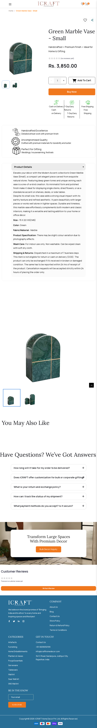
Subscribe (17, 705)
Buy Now (72, 91)
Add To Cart (84, 80)
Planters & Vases (15, 656)
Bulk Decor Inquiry (48, 549)
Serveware (13, 665)
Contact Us (55, 616)
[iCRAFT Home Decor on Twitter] (14, 621)
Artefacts (12, 642)
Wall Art (11, 674)
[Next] (91, 385)
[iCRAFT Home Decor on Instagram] (23, 621)
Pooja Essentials (15, 660)
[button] (61, 59)
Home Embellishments (17, 651)
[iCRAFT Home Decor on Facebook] (9, 621)
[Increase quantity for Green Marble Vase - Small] (63, 80)
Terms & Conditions (58, 630)
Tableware (13, 670)
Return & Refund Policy (59, 625)
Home (11, 11)
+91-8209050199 (43, 647)
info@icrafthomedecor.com (48, 651)
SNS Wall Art (13, 683)
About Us (54, 607)
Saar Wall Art (13, 679)
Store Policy (55, 620)
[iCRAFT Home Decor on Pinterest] (19, 621)
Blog (52, 611)
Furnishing (12, 647)
